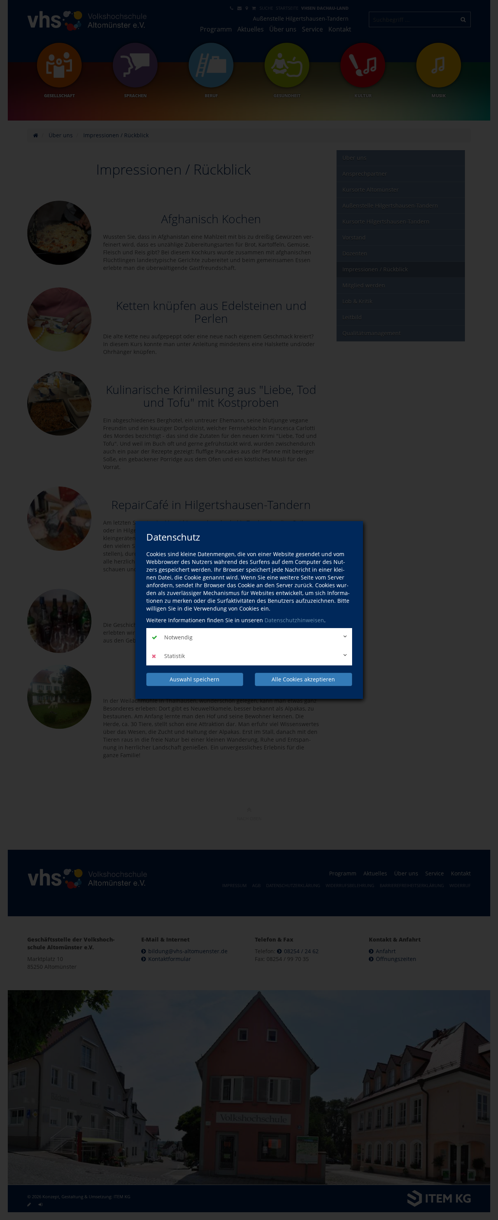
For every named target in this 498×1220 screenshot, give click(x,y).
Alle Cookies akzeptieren (303, 679)
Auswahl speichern (194, 679)
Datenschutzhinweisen (294, 620)
